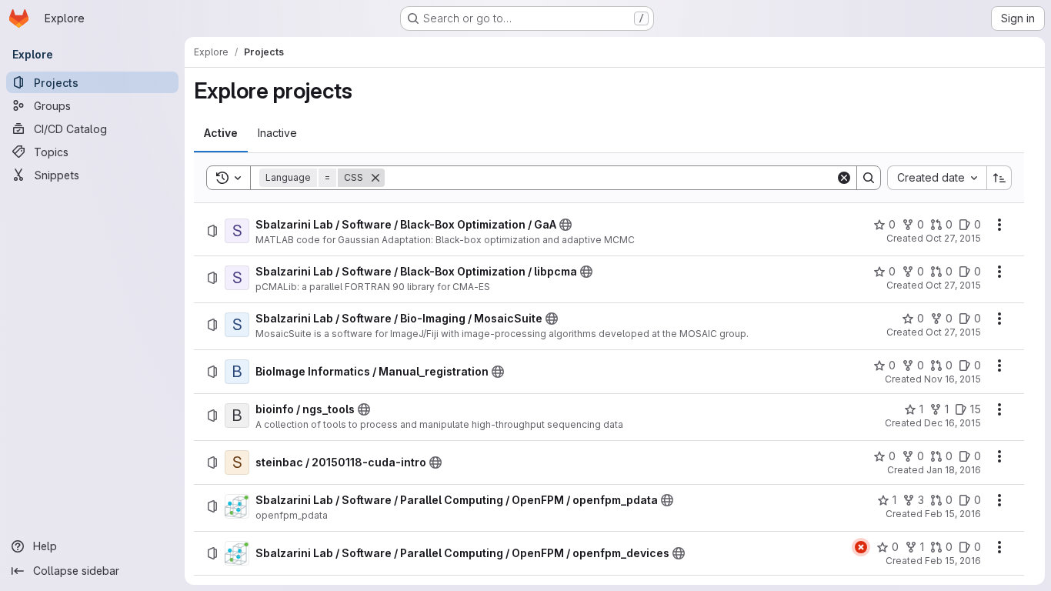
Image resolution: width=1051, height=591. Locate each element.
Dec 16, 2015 (952, 423)
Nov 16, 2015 (952, 379)
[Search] (868, 177)
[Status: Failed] (861, 547)
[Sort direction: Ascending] (999, 177)
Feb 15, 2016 (953, 513)
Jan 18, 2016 (953, 470)
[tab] (221, 133)
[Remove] (375, 178)
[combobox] (936, 177)
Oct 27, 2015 (953, 238)
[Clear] (844, 178)
